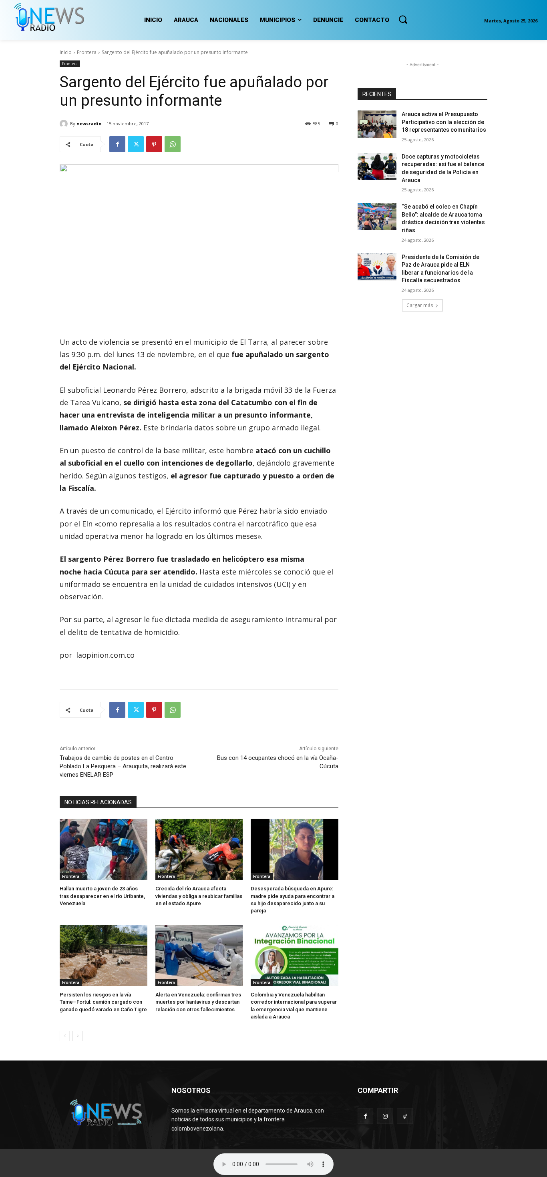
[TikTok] (404, 1116)
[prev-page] (65, 1036)
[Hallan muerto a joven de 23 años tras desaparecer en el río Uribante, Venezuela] (103, 849)
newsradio (88, 124)
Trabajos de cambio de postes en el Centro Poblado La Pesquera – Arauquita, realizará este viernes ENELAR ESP (123, 766)
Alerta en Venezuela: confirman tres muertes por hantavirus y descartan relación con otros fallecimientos (198, 1002)
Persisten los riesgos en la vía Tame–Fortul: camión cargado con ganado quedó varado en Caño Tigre (103, 1002)
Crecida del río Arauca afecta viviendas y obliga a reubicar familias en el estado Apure (198, 896)
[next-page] (77, 1036)
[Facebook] (117, 144)
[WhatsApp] (173, 144)
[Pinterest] (154, 144)
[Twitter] (136, 144)
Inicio (66, 52)
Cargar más (419, 305)
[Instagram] (385, 1116)
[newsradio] (65, 124)
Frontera (87, 52)
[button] (403, 19)
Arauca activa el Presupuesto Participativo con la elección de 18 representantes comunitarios (444, 122)
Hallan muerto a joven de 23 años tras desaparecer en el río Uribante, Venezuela (102, 896)
